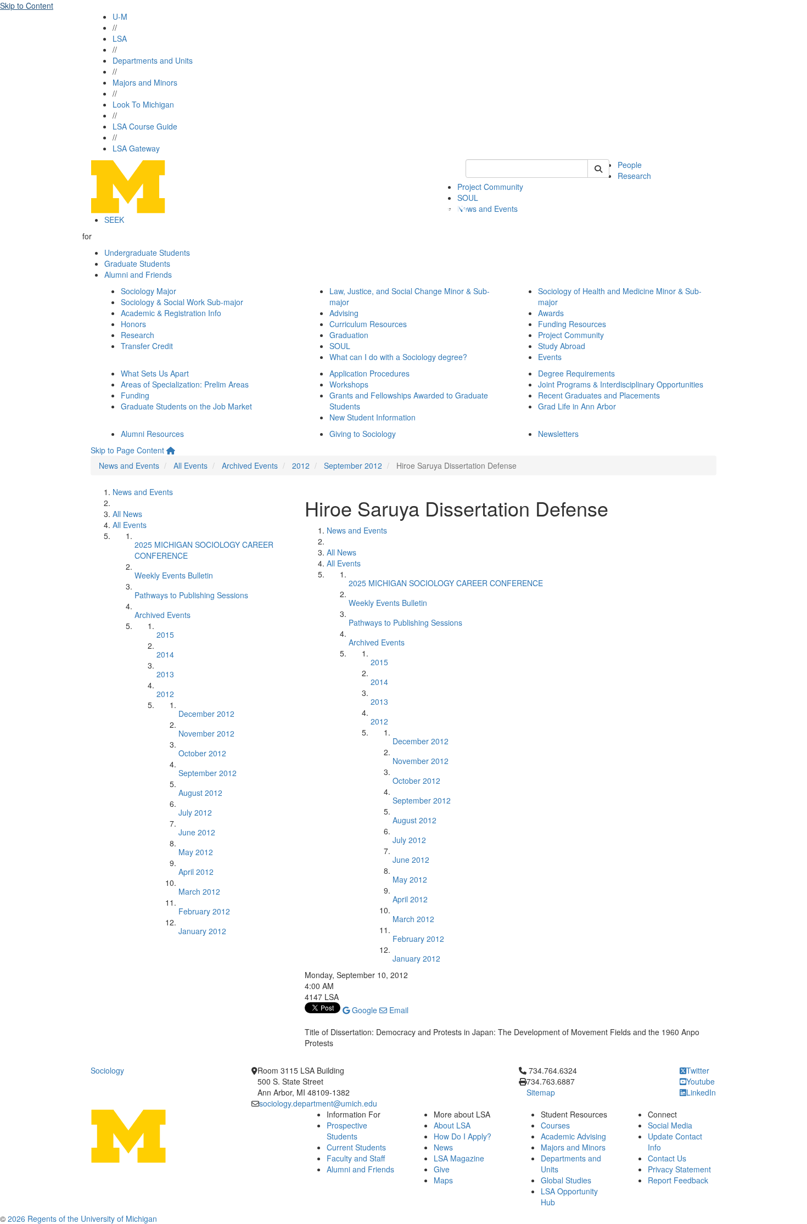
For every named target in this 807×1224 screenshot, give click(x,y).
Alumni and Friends (138, 274)
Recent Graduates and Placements (599, 395)
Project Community (490, 186)
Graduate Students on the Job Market (186, 406)
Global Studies (566, 1180)
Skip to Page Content (127, 450)
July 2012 (195, 812)
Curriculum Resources (368, 323)
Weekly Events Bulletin (173, 575)
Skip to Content (26, 5)
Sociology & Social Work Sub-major (182, 301)
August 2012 (200, 792)
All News (127, 513)
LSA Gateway (136, 148)
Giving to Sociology (362, 433)
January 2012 (202, 930)
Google (363, 1009)
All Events (190, 465)
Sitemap (540, 1092)
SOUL (339, 345)
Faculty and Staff (356, 1158)
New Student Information (372, 417)
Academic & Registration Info (171, 312)
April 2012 (196, 871)
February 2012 (204, 911)
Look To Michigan (143, 104)
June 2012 (196, 832)
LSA (120, 38)
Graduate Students (137, 263)
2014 (165, 654)
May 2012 (195, 851)
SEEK (114, 219)
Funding (135, 395)
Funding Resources (572, 323)
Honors (133, 323)
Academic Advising (573, 1136)
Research (634, 175)
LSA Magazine (459, 1158)
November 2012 (206, 733)
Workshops (348, 384)
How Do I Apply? (462, 1136)
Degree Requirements (576, 373)
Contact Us (667, 1158)
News (443, 1147)
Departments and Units (153, 60)
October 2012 (202, 753)
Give (442, 1169)
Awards (551, 312)
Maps (443, 1180)
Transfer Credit (147, 345)
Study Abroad (561, 345)
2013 (165, 674)
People (630, 164)
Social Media (670, 1125)
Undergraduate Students (147, 252)
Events (550, 356)
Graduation (348, 334)
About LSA (452, 1125)
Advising (343, 312)
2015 (165, 634)
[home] (170, 450)
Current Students (356, 1147)
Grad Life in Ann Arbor (577, 406)
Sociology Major (148, 290)
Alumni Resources (152, 433)
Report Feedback (678, 1180)
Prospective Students (347, 1131)
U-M (120, 16)
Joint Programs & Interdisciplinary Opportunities (620, 384)
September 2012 (353, 465)
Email (397, 1009)
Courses (555, 1125)
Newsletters (558, 433)
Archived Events (250, 465)
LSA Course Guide (145, 126)
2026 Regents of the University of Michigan (82, 1218)
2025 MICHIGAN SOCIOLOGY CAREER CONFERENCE (446, 582)
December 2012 (206, 713)
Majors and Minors (145, 82)
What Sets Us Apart (155, 373)
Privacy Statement (679, 1169)
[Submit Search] (598, 168)
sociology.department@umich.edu (318, 1103)
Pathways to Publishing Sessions (191, 594)
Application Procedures (369, 373)
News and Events (487, 208)
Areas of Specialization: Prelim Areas (185, 384)
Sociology (107, 1070)
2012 (301, 465)
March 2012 (199, 891)
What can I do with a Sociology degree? (398, 356)
